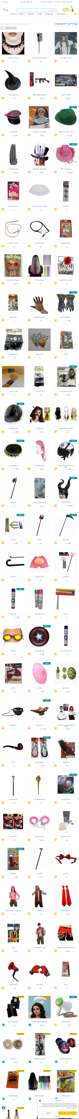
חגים (15, 24)
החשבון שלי (5, 2)
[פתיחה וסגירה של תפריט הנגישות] (3, 1108)
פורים (12, 24)
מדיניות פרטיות (57, 1116)
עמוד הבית (26, 24)
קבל (68, 1113)
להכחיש (48, 1113)
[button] (40, 1100)
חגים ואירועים (20, 24)
